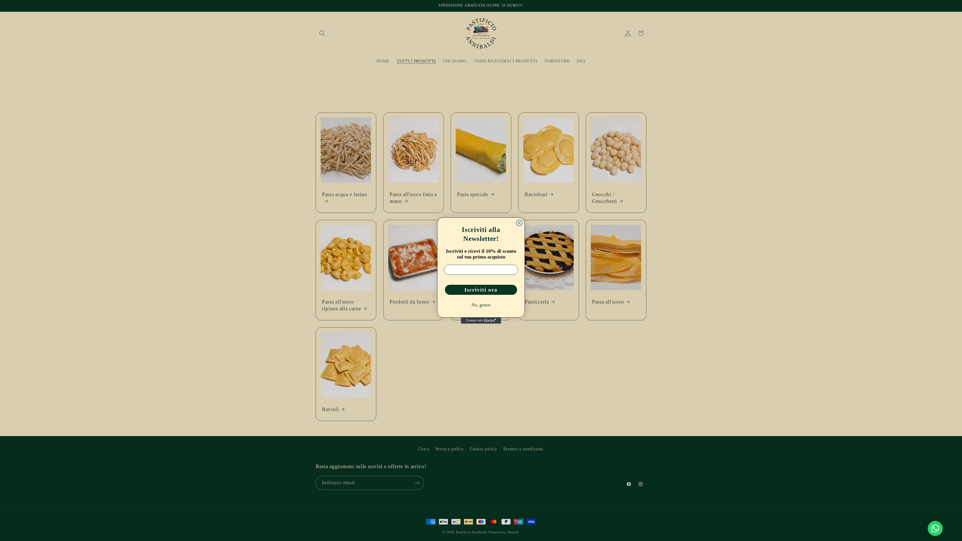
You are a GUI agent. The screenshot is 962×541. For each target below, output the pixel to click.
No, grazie (481, 304)
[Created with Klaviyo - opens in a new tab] (481, 321)
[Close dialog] (519, 223)
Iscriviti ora (481, 290)
